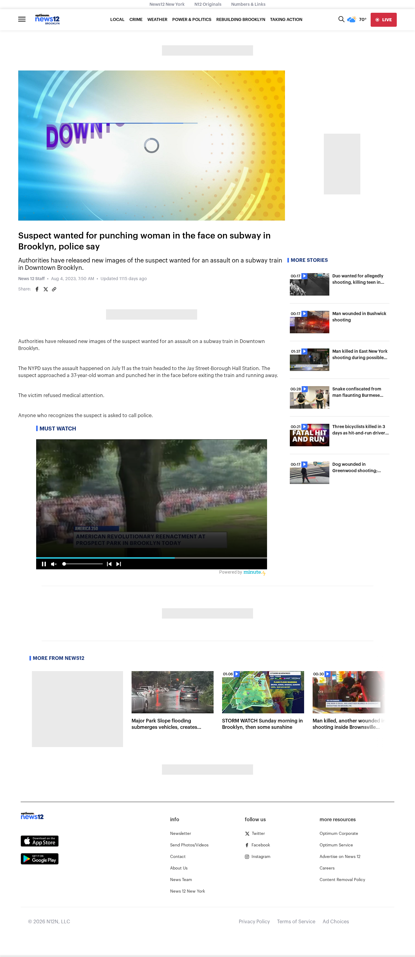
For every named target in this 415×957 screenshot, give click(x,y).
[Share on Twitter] (45, 289)
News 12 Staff (31, 279)
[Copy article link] (54, 289)
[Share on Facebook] (37, 289)
